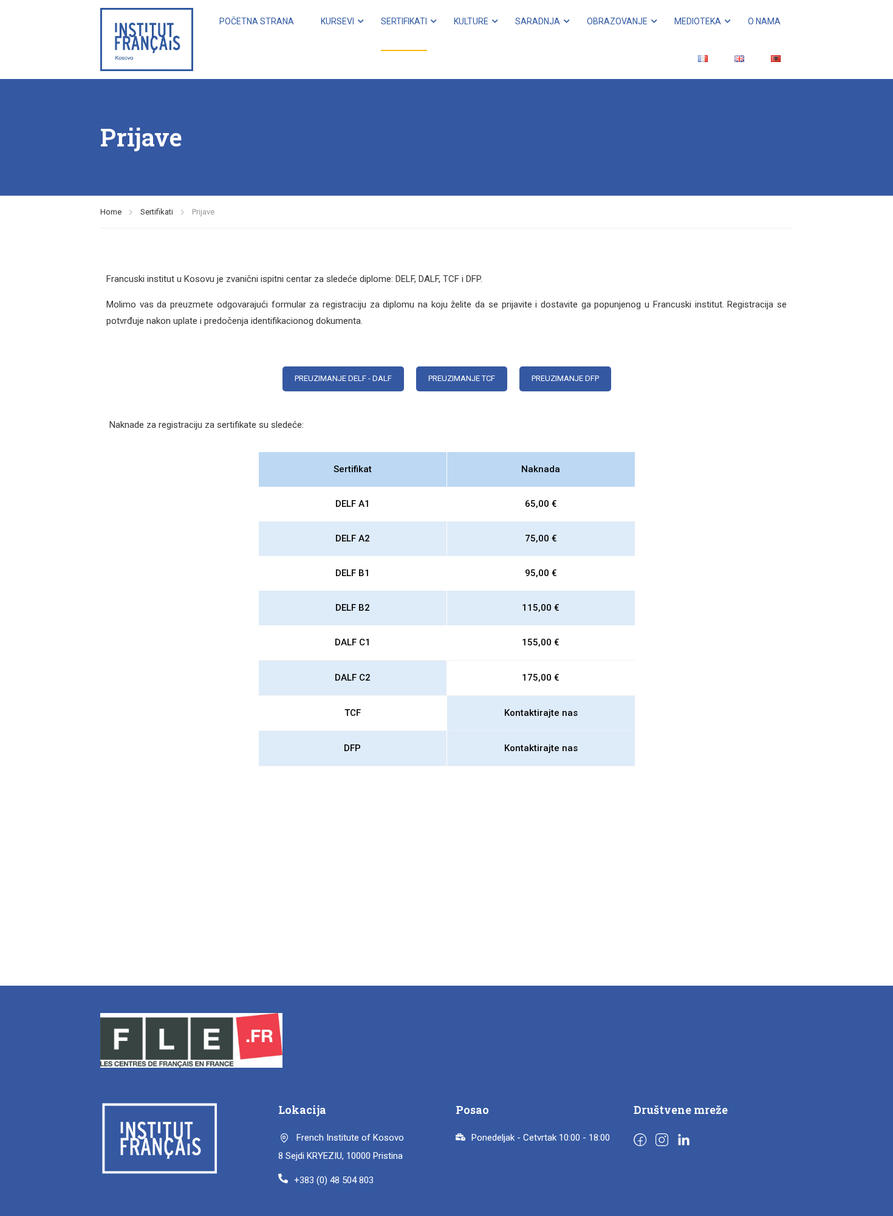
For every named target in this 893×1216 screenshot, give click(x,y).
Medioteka (697, 21)
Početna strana (256, 21)
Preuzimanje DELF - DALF (343, 378)
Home (110, 211)
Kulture (471, 21)
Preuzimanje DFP (565, 378)
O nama (764, 21)
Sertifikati (404, 21)
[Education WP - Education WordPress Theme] (146, 39)
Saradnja (537, 21)
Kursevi (337, 21)
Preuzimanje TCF (461, 378)
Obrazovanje (617, 21)
